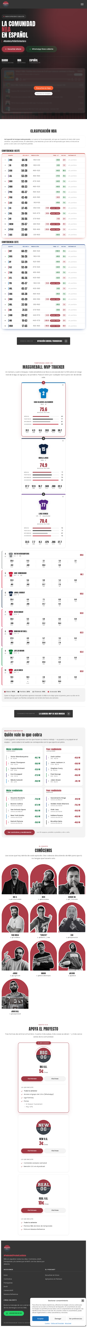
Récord (25, 155)
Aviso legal (68, 1323)
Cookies (47, 1323)
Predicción (35, 155)
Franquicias (8, 1283)
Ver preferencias (75, 1319)
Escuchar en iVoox (52, 1275)
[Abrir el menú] (82, 4)
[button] (83, 1301)
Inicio (6, 1275)
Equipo (10, 155)
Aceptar (40, 1319)
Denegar (58, 1319)
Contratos (8, 1279)
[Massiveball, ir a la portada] (6, 4)
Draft (6, 1286)
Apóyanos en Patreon (53, 1279)
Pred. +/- (56, 155)
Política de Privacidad (57, 1323)
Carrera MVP (8, 1290)
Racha (63, 155)
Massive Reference (11, 1294)
